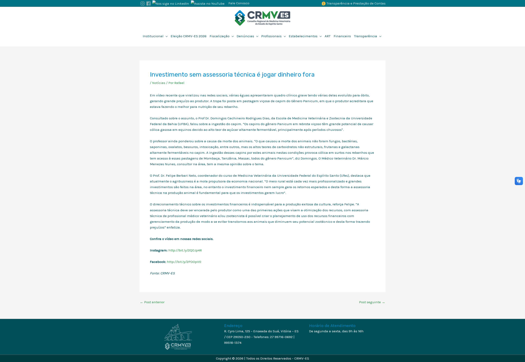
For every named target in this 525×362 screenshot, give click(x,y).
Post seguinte (372, 302)
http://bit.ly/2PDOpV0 (184, 262)
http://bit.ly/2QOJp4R (185, 250)
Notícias (158, 83)
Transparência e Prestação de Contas (356, 3)
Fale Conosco (238, 3)
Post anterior (152, 302)
